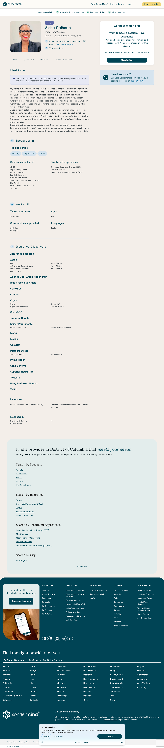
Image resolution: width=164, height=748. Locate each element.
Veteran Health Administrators (143, 609)
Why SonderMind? (99, 4)
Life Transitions (23, 485)
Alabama (7, 670)
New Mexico (89, 687)
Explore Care (116, 4)
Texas (112, 696)
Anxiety (19, 470)
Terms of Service (25, 742)
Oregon (113, 670)
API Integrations (144, 618)
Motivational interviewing (28, 538)
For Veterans (47, 614)
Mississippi (61, 696)
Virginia (140, 666)
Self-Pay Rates (72, 620)
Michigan (60, 683)
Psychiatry (46, 598)
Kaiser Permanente (25, 511)
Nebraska (87, 675)
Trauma (19, 481)
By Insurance (20, 660)
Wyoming (141, 687)
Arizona (6, 679)
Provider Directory (73, 600)
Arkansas (7, 675)
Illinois (33, 687)
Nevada (87, 691)
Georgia (33, 670)
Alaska (6, 666)
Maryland (60, 675)
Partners (117, 622)
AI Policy (117, 614)
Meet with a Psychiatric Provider (76, 595)
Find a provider (151, 4)
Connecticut (8, 691)
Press (116, 618)
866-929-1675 (137, 81)
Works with (44, 60)
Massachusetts (63, 670)
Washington (21, 560)
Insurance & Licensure (63, 60)
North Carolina (90, 666)
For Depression (48, 606)
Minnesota (61, 687)
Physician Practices (145, 594)
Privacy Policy (12, 742)
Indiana (33, 691)
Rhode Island (116, 679)
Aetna (19, 500)
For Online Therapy (52, 660)
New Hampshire (90, 679)
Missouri (60, 691)
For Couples (47, 610)
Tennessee (115, 691)
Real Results (119, 606)
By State (8, 660)
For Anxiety (46, 602)
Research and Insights (75, 616)
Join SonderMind (97, 594)
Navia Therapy (143, 614)
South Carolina (117, 683)
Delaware (7, 700)
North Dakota (89, 670)
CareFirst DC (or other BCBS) (29, 504)
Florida (33, 666)
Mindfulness (22, 534)
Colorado (7, 687)
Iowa (32, 679)
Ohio (85, 700)
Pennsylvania (116, 675)
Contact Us (118, 602)
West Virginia (143, 683)
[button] (21, 601)
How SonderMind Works (76, 604)
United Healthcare (24, 515)
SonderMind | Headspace (142, 603)
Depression (21, 474)
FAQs (116, 598)
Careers (117, 610)
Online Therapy (48, 594)
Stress (19, 477)
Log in (131, 4)
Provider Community (98, 590)
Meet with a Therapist (75, 590)
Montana (60, 700)
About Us (117, 594)
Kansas (33, 696)
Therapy (45, 590)
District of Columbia (12, 696)
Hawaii (33, 675)
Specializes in (29, 60)
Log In (92, 598)
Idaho (32, 683)
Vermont (141, 670)
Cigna (19, 507)
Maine (59, 679)
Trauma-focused (24, 541)
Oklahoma (115, 666)
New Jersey (88, 683)
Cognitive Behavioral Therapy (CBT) (32, 530)
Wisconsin (142, 679)
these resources (110, 720)
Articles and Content (74, 612)
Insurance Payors (144, 598)
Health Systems (144, 590)
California (7, 683)
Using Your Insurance (75, 608)
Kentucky (34, 700)
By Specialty (35, 660)
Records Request (121, 626)
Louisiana (61, 666)
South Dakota (116, 687)
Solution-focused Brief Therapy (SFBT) (34, 545)
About (15, 60)
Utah (112, 700)
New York (87, 696)
